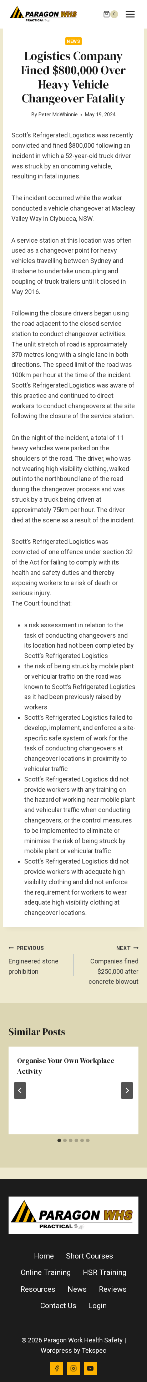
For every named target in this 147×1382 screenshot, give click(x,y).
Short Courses (89, 1256)
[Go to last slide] (20, 1090)
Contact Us (58, 1305)
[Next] (127, 1090)
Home (44, 1256)
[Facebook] (56, 1368)
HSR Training (104, 1272)
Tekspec (94, 1350)
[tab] (59, 1140)
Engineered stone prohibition (34, 960)
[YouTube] (90, 1368)
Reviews (113, 1289)
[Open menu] (130, 14)
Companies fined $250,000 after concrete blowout (113, 965)
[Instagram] (73, 1368)
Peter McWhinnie (58, 115)
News (73, 41)
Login (97, 1305)
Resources (37, 1289)
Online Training (46, 1272)
